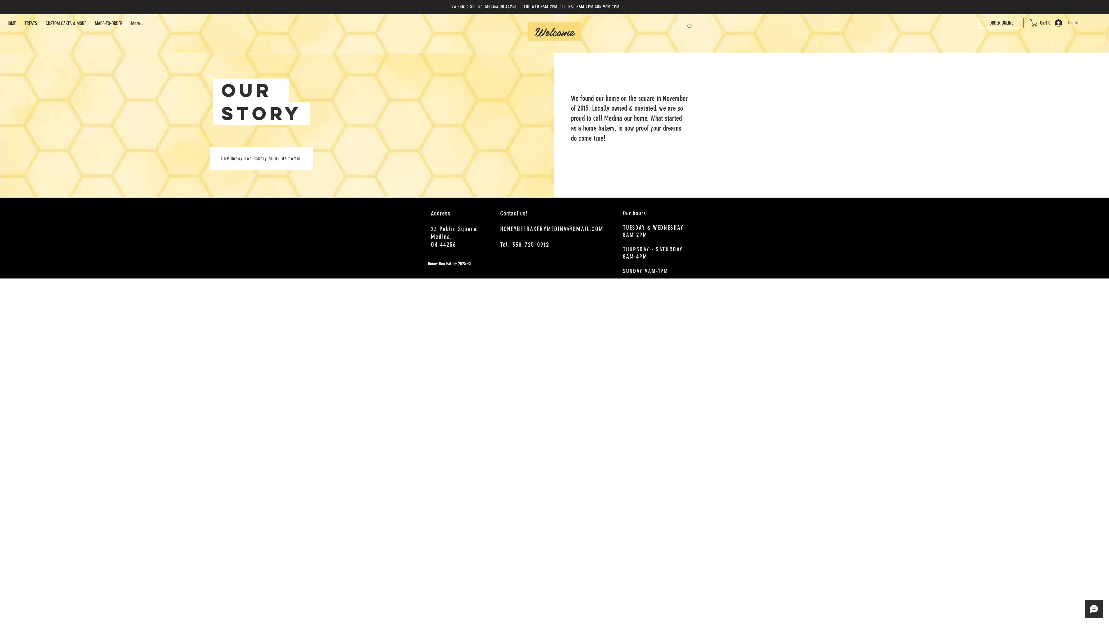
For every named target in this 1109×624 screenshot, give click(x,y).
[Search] (690, 26)
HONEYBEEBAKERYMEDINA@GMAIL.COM (551, 229)
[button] (1043, 23)
